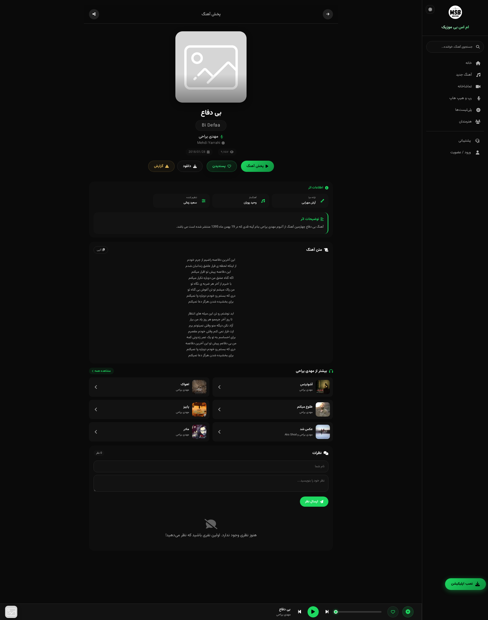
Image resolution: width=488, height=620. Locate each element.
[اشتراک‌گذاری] (94, 14)
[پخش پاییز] (199, 409)
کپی (99, 250)
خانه (469, 63)
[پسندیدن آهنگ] (393, 611)
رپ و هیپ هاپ (460, 98)
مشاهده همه (103, 371)
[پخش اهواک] (199, 387)
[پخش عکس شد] (322, 431)
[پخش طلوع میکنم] (322, 409)
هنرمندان (465, 122)
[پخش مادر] (199, 431)
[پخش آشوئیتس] (322, 387)
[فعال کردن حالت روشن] (430, 9)
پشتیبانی (465, 141)
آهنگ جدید (464, 75)
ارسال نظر (311, 501)
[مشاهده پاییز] (96, 409)
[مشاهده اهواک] (96, 387)
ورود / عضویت (460, 152)
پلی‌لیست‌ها (463, 110)
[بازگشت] (328, 14)
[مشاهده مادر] (96, 432)
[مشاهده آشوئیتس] (220, 387)
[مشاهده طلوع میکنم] (220, 409)
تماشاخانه (465, 86)
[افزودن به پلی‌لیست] (408, 611)
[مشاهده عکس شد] (220, 432)
